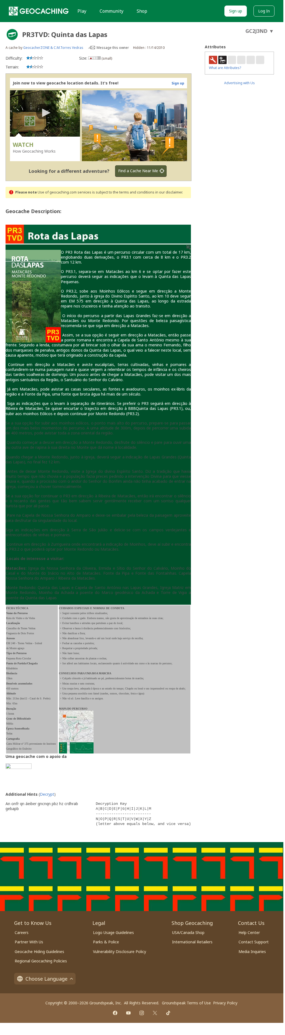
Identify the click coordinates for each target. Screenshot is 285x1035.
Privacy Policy (225, 1002)
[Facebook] (115, 1013)
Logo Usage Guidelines (113, 932)
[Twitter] (155, 1013)
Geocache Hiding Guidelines (39, 951)
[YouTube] (128, 1013)
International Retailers (192, 941)
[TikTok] (168, 1013)
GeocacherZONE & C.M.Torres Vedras (53, 47)
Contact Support (254, 941)
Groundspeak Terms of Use (186, 1002)
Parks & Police (106, 941)
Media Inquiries (252, 951)
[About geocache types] (12, 34)
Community (111, 11)
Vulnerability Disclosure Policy (119, 951)
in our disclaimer (168, 192)
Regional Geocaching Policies (41, 961)
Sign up (235, 11)
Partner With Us (29, 941)
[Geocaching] (39, 11)
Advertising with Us (239, 83)
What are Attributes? (225, 67)
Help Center (249, 932)
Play (81, 11)
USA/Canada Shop (188, 932)
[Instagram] (141, 1013)
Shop (142, 11)
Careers (21, 932)
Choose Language (46, 978)
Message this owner (113, 47)
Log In (264, 11)
